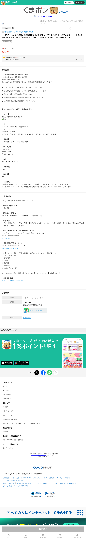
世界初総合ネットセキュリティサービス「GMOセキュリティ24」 (22, 478)
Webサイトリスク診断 (63, 478)
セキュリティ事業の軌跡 (21, 486)
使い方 (5, 386)
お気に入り (43, 537)
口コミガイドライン (9, 415)
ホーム (9, 537)
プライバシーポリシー (9, 411)
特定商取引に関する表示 (10, 419)
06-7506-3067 (6, 238)
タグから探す (7, 390)
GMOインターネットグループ (38, 455)
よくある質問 (7, 394)
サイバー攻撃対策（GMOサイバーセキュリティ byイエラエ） (34, 483)
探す (25, 537)
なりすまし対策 (7, 486)
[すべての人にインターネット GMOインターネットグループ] (37, 512)
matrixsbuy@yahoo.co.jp (10, 248)
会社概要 (5, 431)
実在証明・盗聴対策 (8, 483)
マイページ (77, 537)
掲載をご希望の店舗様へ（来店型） (13, 440)
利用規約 (5, 407)
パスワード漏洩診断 (49, 478)
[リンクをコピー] (55, 372)
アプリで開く (79, 2)
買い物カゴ (60, 537)
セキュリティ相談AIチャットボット (13, 480)
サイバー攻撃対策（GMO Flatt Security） (66, 483)
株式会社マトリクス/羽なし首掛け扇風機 (18, 32)
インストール (69, 2)
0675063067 (27, 318)
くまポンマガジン (8, 448)
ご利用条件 (6, 196)
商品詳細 (5, 70)
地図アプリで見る (36, 311)
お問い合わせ (7, 399)
